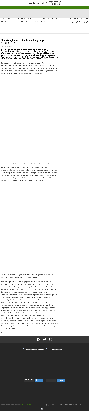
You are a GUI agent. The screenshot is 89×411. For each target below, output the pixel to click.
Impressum (60, 404)
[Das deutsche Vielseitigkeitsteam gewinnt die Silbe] (33, 371)
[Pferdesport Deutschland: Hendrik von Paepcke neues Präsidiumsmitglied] (41, 13)
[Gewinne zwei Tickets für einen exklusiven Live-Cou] (55, 359)
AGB (80, 404)
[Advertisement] (74, 164)
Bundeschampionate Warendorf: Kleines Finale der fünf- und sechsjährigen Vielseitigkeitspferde (8, 21)
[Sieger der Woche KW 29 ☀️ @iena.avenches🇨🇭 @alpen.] (55, 371)
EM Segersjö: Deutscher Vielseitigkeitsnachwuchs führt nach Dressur (25, 20)
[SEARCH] (87, 7)
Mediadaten (49, 405)
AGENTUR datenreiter (26, 404)
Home (47, 404)
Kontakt (53, 404)
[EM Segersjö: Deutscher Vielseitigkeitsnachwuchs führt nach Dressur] (25, 13)
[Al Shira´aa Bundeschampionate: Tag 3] (58, 13)
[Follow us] (84, 7)
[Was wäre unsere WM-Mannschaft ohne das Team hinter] (33, 359)
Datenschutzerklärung (71, 404)
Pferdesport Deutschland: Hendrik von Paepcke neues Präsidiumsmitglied (41, 20)
